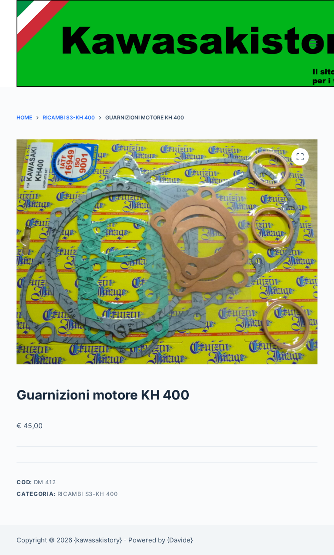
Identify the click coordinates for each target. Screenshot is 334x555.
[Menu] (313, 43)
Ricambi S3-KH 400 (87, 493)
